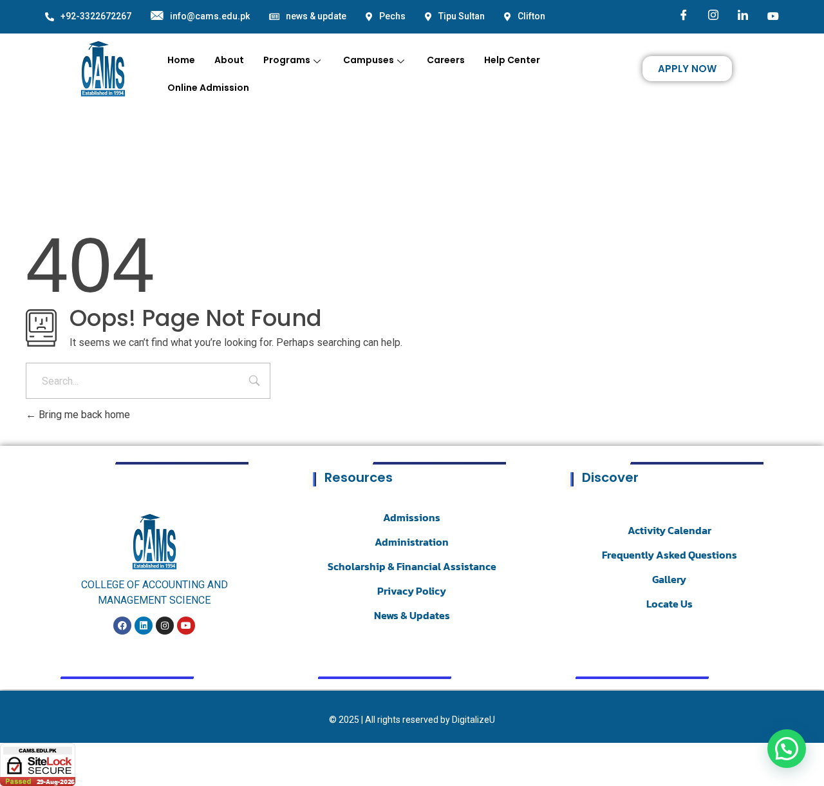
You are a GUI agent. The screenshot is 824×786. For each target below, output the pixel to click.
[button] (786, 748)
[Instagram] (713, 16)
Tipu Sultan (461, 16)
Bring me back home (83, 414)
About (229, 59)
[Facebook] (684, 16)
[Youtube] (773, 15)
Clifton (531, 16)
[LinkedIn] (743, 16)
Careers (446, 59)
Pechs (392, 16)
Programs (286, 59)
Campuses (368, 59)
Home (181, 59)
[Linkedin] (144, 626)
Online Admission (208, 87)
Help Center (512, 59)
